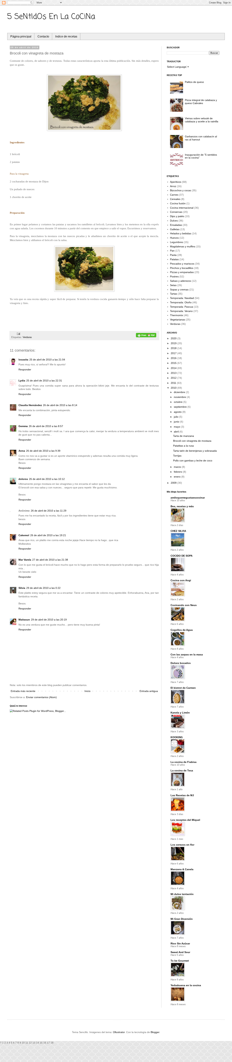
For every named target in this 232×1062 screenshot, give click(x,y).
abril (176, 431)
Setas (173, 285)
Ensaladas (176, 224)
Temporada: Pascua (181, 306)
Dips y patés (177, 216)
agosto (178, 411)
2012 (174, 377)
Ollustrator (119, 1032)
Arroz (173, 186)
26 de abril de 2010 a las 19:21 (48, 535)
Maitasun (24, 619)
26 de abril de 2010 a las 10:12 (47, 479)
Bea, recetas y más (182, 506)
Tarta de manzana (183, 435)
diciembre (180, 392)
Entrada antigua (149, 691)
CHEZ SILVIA (178, 530)
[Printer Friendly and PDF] (146, 335)
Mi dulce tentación (182, 894)
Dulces (174, 220)
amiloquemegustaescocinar (188, 497)
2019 (174, 343)
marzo (178, 466)
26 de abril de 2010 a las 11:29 (48, 510)
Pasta (173, 255)
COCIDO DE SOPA (181, 555)
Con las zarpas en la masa (187, 654)
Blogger (155, 1032)
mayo (177, 426)
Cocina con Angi (181, 580)
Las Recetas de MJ (182, 795)
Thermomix (176, 315)
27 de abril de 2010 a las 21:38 (50, 559)
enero (177, 476)
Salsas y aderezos (180, 280)
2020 (174, 338)
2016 (174, 358)
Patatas (174, 259)
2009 (174, 482)
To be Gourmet (180, 960)
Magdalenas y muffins (182, 246)
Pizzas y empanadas (182, 272)
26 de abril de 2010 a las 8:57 (46, 426)
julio (176, 416)
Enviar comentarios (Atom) (41, 697)
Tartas (173, 293)
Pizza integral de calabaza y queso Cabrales (201, 102)
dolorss (23, 479)
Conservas (176, 211)
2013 (174, 372)
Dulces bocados (181, 663)
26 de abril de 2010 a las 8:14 (60, 405)
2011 (174, 382)
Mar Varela (24, 559)
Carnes (174, 194)
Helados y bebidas (180, 233)
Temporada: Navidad (182, 298)
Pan (172, 250)
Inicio (87, 691)
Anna (21, 450)
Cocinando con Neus (184, 605)
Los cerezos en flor (182, 844)
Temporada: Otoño (181, 302)
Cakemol (23, 535)
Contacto (43, 36)
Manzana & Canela (182, 869)
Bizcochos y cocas (180, 190)
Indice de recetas (66, 36)
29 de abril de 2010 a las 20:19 (49, 619)
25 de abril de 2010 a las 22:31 (44, 380)
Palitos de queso (194, 82)
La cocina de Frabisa (183, 762)
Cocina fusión (178, 203)
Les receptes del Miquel (185, 819)
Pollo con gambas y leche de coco (192, 460)
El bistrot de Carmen (183, 687)
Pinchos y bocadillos (181, 268)
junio (177, 421)
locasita (23, 359)
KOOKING (177, 737)
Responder (24, 369)
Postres (174, 276)
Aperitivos (175, 181)
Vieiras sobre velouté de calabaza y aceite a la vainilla (201, 120)
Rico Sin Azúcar (180, 943)
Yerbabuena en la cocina (186, 985)
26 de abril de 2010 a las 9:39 (43, 450)
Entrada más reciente (23, 691)
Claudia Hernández (30, 405)
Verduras (27, 337)
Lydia (21, 380)
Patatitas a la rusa (183, 445)
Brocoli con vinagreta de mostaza (192, 440)
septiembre (180, 406)
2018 (174, 348)
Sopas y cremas (179, 289)
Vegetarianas (177, 319)
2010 (174, 387)
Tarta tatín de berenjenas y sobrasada (195, 450)
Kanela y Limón (180, 712)
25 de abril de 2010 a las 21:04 (47, 359)
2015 (174, 363)
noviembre (180, 397)
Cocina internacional (181, 207)
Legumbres (176, 242)
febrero (178, 471)
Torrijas (177, 455)
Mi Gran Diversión (182, 918)
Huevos (174, 237)
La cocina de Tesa (182, 770)
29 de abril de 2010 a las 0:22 (43, 587)
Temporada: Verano (181, 311)
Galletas (174, 229)
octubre (178, 401)
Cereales (175, 199)
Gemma (23, 426)
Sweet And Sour (180, 952)
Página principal (20, 36)
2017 (174, 353)
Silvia (21, 587)
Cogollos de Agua (182, 629)
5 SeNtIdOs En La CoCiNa (51, 17)
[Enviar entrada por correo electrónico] (18, 333)
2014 (174, 368)
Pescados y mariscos (182, 263)
